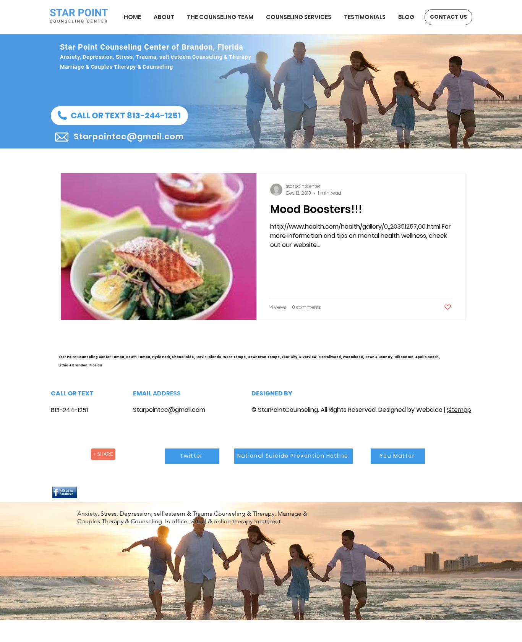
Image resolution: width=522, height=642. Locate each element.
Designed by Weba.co (410, 409)
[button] (119, 115)
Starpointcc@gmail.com (169, 409)
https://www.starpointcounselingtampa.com (462, 363)
